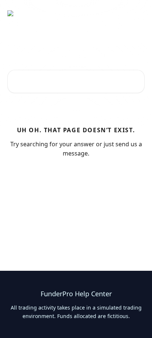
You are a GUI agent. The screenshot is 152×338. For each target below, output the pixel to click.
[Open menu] (138, 13)
